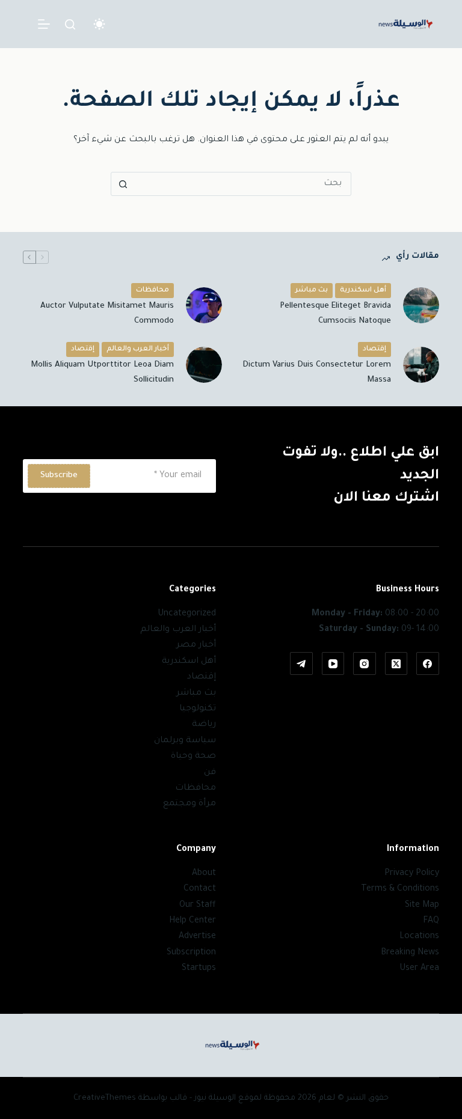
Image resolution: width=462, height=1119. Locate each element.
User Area (419, 969)
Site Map (422, 905)
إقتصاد (374, 349)
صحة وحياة (193, 756)
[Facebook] (427, 663)
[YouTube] (333, 663)
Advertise (197, 937)
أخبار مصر (196, 645)
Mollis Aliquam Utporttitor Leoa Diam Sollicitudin (102, 373)
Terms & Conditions (400, 889)
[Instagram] (364, 663)
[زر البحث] (122, 183)
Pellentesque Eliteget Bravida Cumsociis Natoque (335, 314)
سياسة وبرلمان (185, 741)
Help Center (192, 921)
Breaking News (410, 953)
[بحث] (70, 24)
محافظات (152, 290)
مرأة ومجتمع (189, 804)
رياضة (204, 725)
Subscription (191, 953)
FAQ (431, 921)
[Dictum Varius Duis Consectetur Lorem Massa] (421, 365)
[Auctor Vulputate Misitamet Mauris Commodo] (204, 305)
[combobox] (242, 184)
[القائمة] (44, 24)
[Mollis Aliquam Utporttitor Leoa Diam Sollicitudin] (204, 365)
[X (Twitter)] (396, 663)
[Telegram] (301, 663)
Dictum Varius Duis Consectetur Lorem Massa (316, 373)
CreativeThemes (104, 1098)
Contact (199, 889)
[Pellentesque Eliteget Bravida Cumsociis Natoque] (421, 305)
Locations (419, 937)
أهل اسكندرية (363, 290)
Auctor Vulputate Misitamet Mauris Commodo (107, 314)
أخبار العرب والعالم (137, 349)
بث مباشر (311, 290)
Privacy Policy (411, 874)
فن (210, 773)
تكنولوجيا (197, 709)
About (204, 874)
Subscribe (59, 475)
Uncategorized (187, 614)
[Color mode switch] (99, 24)
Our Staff (197, 905)
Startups (199, 969)
